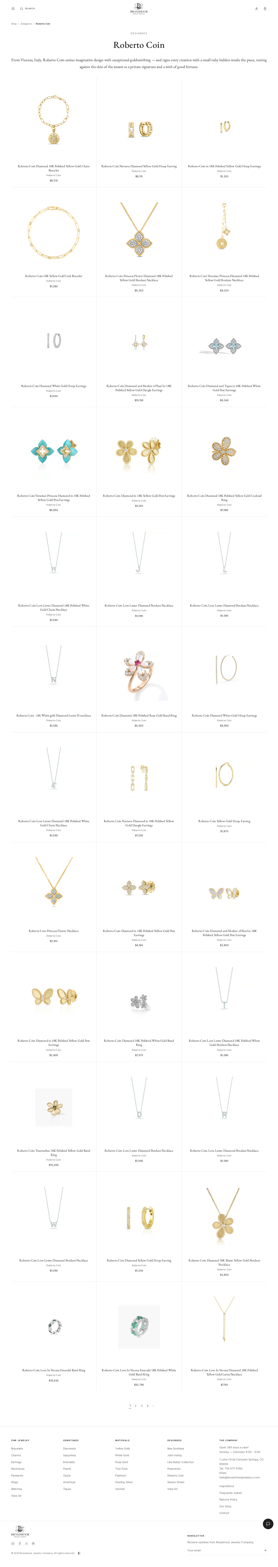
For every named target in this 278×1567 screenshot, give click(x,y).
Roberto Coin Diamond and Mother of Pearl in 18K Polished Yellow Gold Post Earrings (224, 933)
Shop (14, 23)
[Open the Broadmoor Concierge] (268, 1524)
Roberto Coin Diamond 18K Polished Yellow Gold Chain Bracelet (54, 168)
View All (16, 1495)
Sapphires (69, 1455)
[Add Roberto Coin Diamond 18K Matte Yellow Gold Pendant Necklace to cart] (262, 1176)
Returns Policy (228, 1499)
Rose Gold (121, 1462)
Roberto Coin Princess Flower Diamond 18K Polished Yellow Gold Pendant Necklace (139, 278)
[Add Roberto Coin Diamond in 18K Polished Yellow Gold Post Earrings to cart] (176, 847)
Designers (26, 23)
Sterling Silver (124, 1482)
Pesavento (174, 1468)
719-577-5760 (234, 1468)
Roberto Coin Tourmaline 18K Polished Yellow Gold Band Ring (53, 1152)
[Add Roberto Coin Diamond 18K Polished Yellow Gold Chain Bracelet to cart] (91, 82)
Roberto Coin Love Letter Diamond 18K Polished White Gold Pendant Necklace (224, 1042)
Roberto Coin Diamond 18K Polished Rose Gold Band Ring (139, 715)
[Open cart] (265, 9)
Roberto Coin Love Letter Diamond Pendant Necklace (139, 605)
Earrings (16, 1462)
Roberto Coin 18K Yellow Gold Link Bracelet (53, 276)
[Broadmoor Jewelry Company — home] (20, 1531)
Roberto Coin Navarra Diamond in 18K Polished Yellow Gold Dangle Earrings (139, 823)
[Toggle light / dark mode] (79, 1553)
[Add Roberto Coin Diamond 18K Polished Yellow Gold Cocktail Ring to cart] (262, 411)
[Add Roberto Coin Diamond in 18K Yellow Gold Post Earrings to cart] (176, 411)
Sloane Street (175, 1482)
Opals (67, 1475)
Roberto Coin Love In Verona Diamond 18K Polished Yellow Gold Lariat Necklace (224, 1372)
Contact (224, 1512)
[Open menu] (13, 9)
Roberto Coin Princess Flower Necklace (54, 931)
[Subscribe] (264, 1550)
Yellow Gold (122, 1448)
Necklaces (17, 1468)
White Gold (122, 1455)
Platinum (120, 1475)
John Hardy (174, 1455)
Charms (16, 1455)
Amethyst (69, 1482)
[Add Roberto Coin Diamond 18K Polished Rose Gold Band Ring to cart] (176, 631)
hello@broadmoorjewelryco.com (239, 1477)
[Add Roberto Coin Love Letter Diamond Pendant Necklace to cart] (176, 521)
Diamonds (69, 1448)
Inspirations (226, 1486)
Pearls (67, 1468)
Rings (14, 1482)
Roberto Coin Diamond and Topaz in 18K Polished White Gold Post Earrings (224, 388)
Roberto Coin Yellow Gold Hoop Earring (224, 821)
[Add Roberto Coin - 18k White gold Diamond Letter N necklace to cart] (91, 631)
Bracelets (17, 1448)
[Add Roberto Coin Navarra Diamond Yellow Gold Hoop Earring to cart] (176, 82)
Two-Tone (121, 1468)
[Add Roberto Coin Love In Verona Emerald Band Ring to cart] (91, 1286)
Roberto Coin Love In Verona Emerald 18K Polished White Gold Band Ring (139, 1372)
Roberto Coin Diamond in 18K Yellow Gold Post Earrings (139, 496)
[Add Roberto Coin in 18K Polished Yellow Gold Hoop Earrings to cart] (262, 82)
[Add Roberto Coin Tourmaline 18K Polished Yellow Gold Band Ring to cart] (91, 1066)
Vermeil (119, 1488)
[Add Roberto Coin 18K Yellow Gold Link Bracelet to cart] (91, 192)
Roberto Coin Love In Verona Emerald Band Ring (53, 1370)
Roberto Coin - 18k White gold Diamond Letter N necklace (53, 715)
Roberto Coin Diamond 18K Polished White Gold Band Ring (139, 1042)
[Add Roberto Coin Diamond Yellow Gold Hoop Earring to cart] (176, 1176)
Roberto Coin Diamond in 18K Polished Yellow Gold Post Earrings (139, 933)
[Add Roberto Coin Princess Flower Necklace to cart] (91, 847)
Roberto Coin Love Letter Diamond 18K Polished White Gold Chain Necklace (53, 607)
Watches (16, 1488)
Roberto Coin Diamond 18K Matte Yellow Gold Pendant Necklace (224, 1262)
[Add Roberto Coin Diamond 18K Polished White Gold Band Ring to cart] (176, 956)
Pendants (17, 1475)
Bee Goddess (175, 1448)
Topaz (67, 1488)
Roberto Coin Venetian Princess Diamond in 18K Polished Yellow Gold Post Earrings (53, 498)
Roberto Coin (175, 1475)
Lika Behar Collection (180, 1462)
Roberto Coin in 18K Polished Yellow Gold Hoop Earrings (224, 166)
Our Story (225, 1506)
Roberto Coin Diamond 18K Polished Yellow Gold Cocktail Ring (224, 498)
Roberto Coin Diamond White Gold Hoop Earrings (53, 386)
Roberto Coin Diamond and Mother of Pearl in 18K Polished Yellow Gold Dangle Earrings (139, 388)
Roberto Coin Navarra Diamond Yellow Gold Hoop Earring (139, 166)
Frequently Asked (230, 1492)
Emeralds (69, 1462)
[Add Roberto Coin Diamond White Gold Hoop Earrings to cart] (91, 301)
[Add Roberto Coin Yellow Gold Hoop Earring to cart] (262, 737)
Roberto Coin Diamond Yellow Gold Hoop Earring (139, 1260)
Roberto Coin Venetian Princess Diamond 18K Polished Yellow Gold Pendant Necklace (224, 278)
